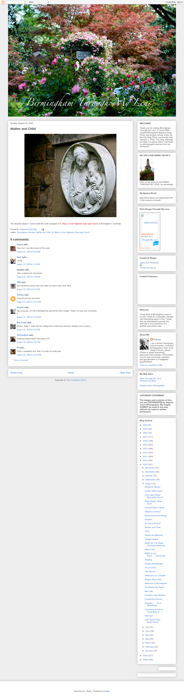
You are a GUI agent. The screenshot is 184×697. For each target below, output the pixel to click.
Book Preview (145, 248)
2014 (145, 448)
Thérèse (20, 295)
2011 (145, 460)
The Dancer (150, 571)
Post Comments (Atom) (76, 380)
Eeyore (20, 244)
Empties (148, 519)
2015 (145, 445)
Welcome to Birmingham (156, 583)
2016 (145, 441)
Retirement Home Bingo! (156, 515)
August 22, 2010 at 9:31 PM (28, 330)
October (149, 476)
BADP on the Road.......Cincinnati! (155, 554)
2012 (145, 456)
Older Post (125, 373)
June (147, 631)
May (147, 635)
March (148, 643)
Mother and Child (43, 232)
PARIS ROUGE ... (148, 234)
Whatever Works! (152, 487)
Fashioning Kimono (153, 599)
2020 (145, 425)
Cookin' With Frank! (154, 491)
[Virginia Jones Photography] (141, 265)
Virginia (20, 307)
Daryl (19, 257)
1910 (147, 531)
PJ (18, 348)
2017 (145, 437)
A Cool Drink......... (153, 567)
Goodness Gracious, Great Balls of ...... (154, 610)
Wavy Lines (150, 549)
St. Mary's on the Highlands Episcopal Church (70, 232)
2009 (145, 655)
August (148, 483)
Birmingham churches (26, 232)
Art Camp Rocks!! (153, 523)
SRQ (19, 282)
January (149, 651)
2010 (145, 464)
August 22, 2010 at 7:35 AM (28, 277)
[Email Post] (43, 229)
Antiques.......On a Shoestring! (153, 604)
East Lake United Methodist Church (154, 496)
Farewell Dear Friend (154, 507)
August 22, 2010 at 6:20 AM (28, 252)
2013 (145, 452)
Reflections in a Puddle (155, 575)
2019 (145, 429)
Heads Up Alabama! (154, 535)
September (150, 479)
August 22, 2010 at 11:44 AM (29, 317)
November (150, 472)
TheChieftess (22, 335)
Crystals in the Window (155, 595)
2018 (145, 433)
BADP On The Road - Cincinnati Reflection (155, 544)
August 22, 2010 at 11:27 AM (29, 302)
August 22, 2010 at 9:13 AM (28, 289)
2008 (145, 659)
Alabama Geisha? (153, 511)
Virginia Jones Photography (149, 263)
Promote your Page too (148, 268)
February (149, 647)
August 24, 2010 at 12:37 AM (29, 355)
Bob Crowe (22, 322)
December (150, 468)
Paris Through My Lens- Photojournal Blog (151, 379)
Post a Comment (21, 360)
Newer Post (16, 373)
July (147, 627)
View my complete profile (151, 365)
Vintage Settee (151, 539)
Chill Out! (149, 616)
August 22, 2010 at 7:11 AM (28, 264)
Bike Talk (149, 591)
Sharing (148, 559)
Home (71, 373)
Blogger (106, 691)
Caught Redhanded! (154, 564)
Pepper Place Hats (153, 579)
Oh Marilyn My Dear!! (154, 587)
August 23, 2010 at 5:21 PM (28, 342)
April (147, 639)
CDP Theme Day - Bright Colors (153, 621)
